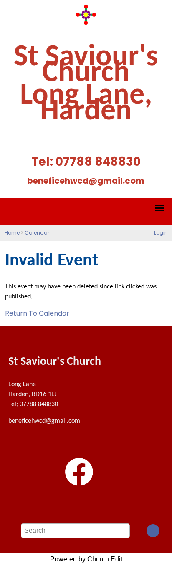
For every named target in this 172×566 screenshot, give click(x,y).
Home (12, 232)
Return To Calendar (37, 313)
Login (161, 232)
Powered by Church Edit (86, 559)
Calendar (37, 232)
